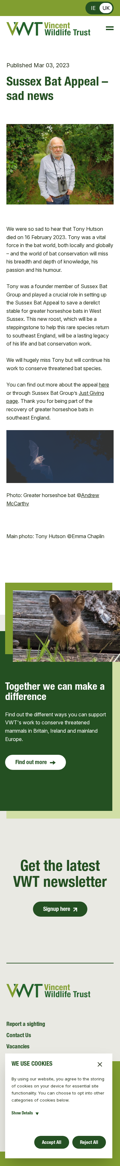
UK (106, 8)
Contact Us (18, 1036)
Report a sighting (25, 1025)
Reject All (89, 1142)
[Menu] (107, 28)
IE (93, 8)
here (104, 384)
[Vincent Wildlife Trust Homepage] (48, 29)
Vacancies (17, 1047)
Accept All (51, 1142)
